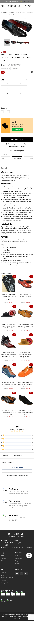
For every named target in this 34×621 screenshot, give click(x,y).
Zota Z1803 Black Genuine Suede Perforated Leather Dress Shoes (25, 412)
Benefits (17, 563)
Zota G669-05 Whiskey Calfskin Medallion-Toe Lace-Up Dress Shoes (25, 326)
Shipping (3, 572)
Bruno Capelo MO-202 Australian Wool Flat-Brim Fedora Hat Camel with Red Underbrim (25, 355)
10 (7, 93)
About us (18, 555)
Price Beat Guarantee (7, 577)
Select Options (17, 139)
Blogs (16, 561)
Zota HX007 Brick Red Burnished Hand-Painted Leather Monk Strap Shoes (25, 296)
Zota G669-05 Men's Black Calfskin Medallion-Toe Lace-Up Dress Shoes (8, 412)
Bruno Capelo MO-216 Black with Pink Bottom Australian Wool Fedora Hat (8, 326)
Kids (2, 561)
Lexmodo (17, 618)
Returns (3, 575)
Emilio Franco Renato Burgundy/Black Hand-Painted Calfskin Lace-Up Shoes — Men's (8, 355)
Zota (4, 51)
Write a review (18, 467)
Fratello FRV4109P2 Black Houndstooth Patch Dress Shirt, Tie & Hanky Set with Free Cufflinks (8, 297)
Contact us (18, 558)
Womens (3, 558)
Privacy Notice (5, 583)
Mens (2, 555)
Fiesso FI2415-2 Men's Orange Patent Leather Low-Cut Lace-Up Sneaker (25, 384)
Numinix (21, 616)
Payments (3, 580)
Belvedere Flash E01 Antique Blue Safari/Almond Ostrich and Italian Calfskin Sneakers (8, 384)
